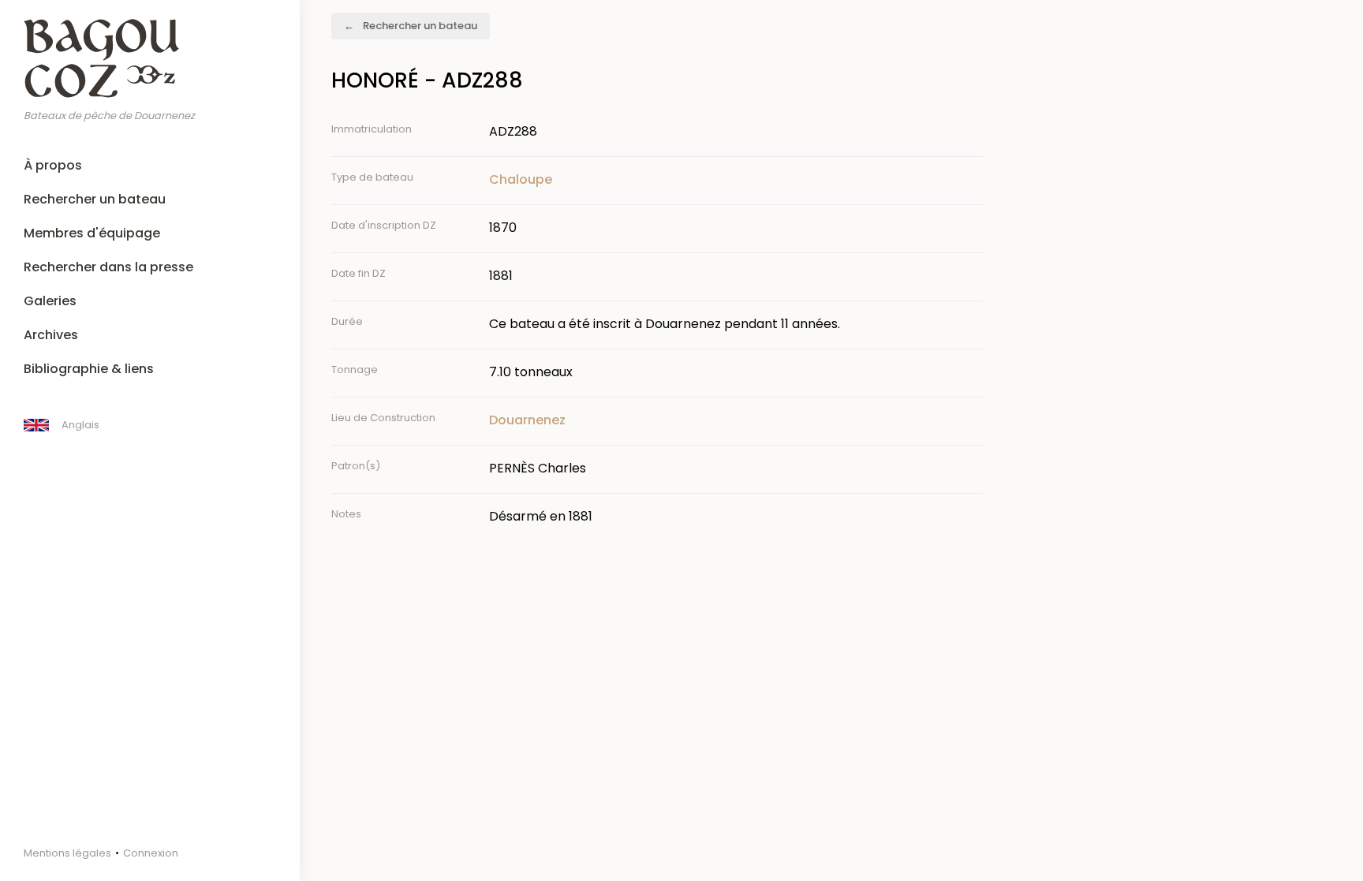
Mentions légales (67, 853)
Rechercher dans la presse (108, 267)
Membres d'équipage (92, 233)
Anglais (80, 424)
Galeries (50, 301)
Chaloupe (520, 179)
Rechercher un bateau (95, 199)
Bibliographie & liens (89, 369)
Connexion (150, 853)
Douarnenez (527, 420)
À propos (53, 165)
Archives (51, 335)
